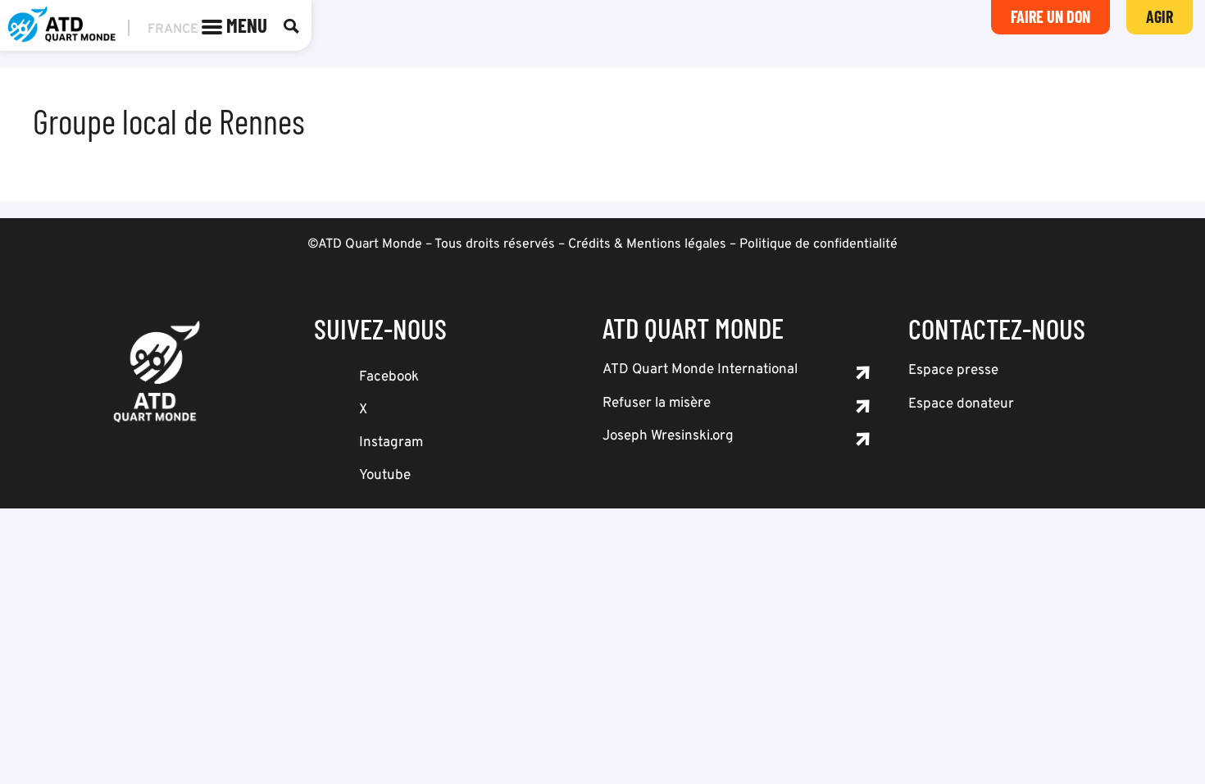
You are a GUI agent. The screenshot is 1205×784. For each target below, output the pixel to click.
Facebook (389, 377)
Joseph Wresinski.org (668, 436)
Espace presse (953, 371)
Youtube (385, 476)
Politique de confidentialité (818, 244)
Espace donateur (961, 404)
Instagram (391, 443)
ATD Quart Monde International (700, 370)
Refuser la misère (656, 403)
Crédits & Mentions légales (647, 244)
